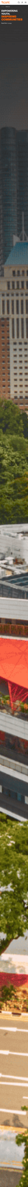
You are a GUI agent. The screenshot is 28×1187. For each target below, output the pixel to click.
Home (2, 6)
